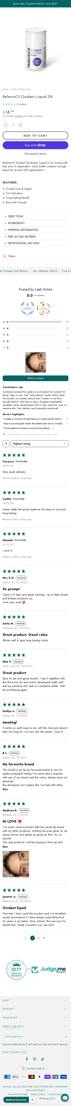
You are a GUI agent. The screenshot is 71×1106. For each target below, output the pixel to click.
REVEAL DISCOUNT (52, 571)
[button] (65, 1098)
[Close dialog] (67, 535)
